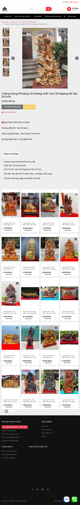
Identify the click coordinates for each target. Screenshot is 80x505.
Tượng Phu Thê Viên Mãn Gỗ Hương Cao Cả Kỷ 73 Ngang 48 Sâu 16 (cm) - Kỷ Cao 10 (10, 268)
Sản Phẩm (11, 501)
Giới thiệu (45, 426)
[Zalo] (66, 499)
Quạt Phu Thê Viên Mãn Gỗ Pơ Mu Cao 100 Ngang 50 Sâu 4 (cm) (10, 401)
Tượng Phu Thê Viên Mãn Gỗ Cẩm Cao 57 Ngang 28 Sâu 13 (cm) (68, 224)
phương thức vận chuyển (10, 437)
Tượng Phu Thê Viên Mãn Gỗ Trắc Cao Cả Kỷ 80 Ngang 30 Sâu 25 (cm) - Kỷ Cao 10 (29, 356)
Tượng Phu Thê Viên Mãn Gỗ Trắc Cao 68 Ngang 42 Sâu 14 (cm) (10, 312)
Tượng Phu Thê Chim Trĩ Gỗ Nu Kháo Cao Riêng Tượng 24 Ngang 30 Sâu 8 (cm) (49, 224)
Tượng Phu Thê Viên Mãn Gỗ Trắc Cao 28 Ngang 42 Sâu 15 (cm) (49, 312)
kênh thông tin (47, 433)
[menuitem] (8, 16)
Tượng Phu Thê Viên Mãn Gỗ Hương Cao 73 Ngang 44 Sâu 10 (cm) (9, 224)
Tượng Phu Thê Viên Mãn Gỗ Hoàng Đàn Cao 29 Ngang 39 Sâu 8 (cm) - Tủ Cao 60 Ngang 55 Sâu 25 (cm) (30, 224)
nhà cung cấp (46, 429)
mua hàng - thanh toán (10, 434)
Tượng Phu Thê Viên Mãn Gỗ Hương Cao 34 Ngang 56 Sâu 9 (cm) (9, 356)
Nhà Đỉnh (24, 501)
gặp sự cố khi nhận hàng (10, 440)
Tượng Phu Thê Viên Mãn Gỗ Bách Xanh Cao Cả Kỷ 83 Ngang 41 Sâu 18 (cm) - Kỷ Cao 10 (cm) (49, 268)
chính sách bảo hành (9, 451)
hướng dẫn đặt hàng (9, 430)
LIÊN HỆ (44, 436)
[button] (64, 16)
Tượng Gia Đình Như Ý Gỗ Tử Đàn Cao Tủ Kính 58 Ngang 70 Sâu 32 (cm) (68, 312)
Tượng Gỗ (14, 22)
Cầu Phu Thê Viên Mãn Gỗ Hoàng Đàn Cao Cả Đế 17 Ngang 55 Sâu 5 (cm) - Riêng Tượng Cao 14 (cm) (30, 312)
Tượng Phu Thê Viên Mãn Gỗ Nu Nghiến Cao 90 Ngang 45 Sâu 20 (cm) (29, 268)
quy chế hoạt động (8, 458)
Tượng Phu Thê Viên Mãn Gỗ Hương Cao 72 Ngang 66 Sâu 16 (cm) (48, 356)
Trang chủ (5, 22)
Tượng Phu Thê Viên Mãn (28, 22)
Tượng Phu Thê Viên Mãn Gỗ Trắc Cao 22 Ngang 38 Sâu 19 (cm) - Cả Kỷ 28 (69, 356)
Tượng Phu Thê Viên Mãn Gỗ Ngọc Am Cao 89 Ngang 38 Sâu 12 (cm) (69, 401)
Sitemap (18, 501)
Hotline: (70, 2)
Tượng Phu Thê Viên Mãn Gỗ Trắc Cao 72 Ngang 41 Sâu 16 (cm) (29, 401)
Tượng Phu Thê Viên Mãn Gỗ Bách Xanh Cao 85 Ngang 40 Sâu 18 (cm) (69, 268)
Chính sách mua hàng (9, 454)
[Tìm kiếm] (49, 9)
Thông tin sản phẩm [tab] (11, 154)
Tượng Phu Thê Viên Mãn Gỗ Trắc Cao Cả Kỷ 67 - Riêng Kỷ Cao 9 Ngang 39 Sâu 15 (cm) (49, 401)
